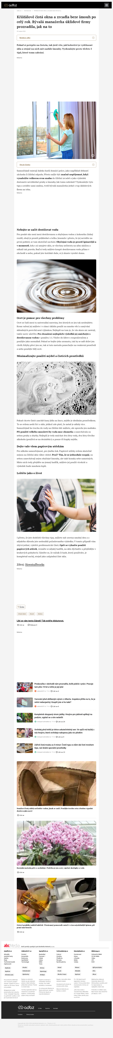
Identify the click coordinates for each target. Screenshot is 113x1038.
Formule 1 (42, 956)
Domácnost (27, 10)
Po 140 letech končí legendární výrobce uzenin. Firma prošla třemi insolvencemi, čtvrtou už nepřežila (82, 983)
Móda (75, 960)
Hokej (41, 960)
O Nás (40, 1008)
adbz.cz (19, 10)
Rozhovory (24, 958)
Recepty (59, 960)
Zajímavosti (7, 964)
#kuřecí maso (62, 974)
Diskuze (33, 625)
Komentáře (24, 956)
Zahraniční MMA (96, 954)
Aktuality (6, 954)
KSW (93, 962)
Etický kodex (30, 1014)
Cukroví (58, 954)
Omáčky (59, 956)
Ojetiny (6, 958)
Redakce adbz (25, 38)
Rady (5, 960)
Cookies (20, 1014)
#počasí (77, 974)
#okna (40, 614)
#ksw (94, 974)
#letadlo (77, 971)
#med (59, 967)
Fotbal (41, 958)
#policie (7, 971)
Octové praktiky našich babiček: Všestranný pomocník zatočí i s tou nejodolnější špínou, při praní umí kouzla (56, 926)
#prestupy (43, 971)
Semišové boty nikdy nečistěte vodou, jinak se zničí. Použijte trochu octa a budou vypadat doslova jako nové (55, 809)
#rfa (94, 971)
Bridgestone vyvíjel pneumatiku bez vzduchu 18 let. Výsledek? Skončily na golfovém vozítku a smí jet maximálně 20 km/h (12, 994)
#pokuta (7, 968)
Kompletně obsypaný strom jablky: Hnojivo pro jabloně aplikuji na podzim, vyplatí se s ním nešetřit (63, 716)
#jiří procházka (97, 967)
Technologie (25, 962)
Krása (76, 956)
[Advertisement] (56, 75)
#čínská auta (9, 975)
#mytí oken (22, 614)
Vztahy (76, 962)
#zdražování (26, 971)
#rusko (25, 967)
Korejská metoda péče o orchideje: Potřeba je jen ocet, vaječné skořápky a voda (50, 868)
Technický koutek (9, 962)
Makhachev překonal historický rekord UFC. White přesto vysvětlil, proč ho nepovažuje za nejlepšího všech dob (99, 983)
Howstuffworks (34, 564)
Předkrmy (59, 958)
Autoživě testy (8, 956)
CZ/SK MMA (95, 956)
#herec (77, 967)
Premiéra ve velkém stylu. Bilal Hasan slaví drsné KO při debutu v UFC (99, 991)
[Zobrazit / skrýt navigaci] (106, 5)
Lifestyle (76, 958)
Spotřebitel (24, 960)
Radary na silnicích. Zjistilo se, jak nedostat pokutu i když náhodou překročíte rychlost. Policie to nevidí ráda (29, 983)
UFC (92, 960)
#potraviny (26, 974)
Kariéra (47, 1008)
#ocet (32, 614)
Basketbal (42, 954)
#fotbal (42, 975)
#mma (42, 968)
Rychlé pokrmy (61, 962)
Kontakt (55, 1008)
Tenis (40, 964)
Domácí (23, 954)
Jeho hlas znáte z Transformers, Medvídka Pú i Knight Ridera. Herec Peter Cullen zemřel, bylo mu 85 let (81, 993)
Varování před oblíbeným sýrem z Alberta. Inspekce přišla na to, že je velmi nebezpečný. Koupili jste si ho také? (64, 700)
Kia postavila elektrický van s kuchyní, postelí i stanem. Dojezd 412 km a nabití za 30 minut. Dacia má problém (11, 983)
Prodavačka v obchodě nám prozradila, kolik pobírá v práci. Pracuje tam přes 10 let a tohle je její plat (63, 685)
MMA (40, 962)
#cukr (59, 971)
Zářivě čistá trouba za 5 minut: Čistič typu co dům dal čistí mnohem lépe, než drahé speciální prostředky (64, 746)
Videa (93, 958)
